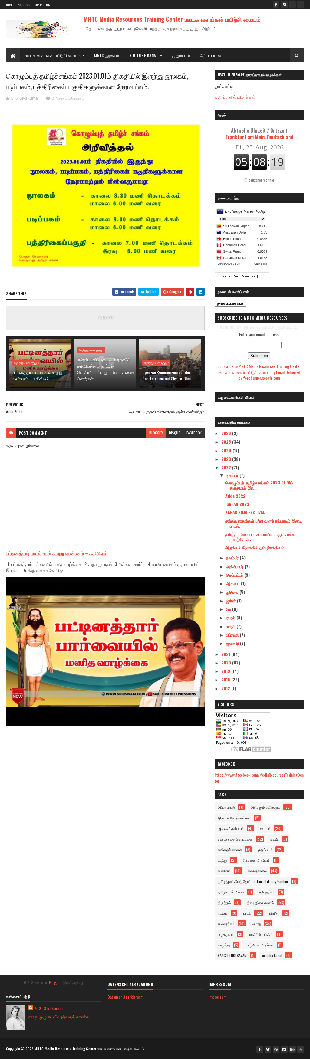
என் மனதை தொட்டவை (235, 838)
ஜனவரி (233, 643)
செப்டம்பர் (235, 575)
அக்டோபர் (235, 566)
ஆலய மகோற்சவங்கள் (234, 817)
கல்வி (274, 838)
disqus (174, 432)
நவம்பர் (233, 557)
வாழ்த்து (224, 944)
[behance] (292, 1049)
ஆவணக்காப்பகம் (231, 828)
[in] (300, 4)
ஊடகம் (265, 828)
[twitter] (268, 1049)
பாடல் (247, 913)
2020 (226, 662)
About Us (24, 4)
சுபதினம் (224, 870)
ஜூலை (232, 592)
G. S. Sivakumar (48, 1008)
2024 (226, 450)
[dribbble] (276, 1049)
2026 (226, 433)
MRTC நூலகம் (106, 55)
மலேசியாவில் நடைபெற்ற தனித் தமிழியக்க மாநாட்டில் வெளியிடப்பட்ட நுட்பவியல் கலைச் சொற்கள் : (105, 369)
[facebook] (276, 4)
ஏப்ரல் (231, 617)
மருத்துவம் (226, 934)
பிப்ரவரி (233, 634)
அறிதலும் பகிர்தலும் (68, 98)
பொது (256, 923)
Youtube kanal (143, 55)
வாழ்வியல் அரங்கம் (260, 944)
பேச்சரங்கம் (226, 923)
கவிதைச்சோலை (230, 849)
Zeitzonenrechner (261, 179)
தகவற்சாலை (257, 870)
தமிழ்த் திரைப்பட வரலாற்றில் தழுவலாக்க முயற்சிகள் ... (260, 536)
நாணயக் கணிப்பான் (230, 304)
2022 (226, 467)
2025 (226, 441)
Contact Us (42, 4)
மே (229, 609)
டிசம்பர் (232, 475)
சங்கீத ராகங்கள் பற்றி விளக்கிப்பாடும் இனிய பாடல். (264, 523)
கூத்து (222, 860)
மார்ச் (231, 626)
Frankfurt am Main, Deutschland (259, 133)
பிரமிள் (274, 913)
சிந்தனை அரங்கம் (256, 860)
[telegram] (292, 4)
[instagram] (284, 4)
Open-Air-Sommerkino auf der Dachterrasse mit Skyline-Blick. (167, 375)
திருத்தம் (224, 902)
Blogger (55, 982)
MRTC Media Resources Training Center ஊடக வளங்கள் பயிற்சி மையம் (172, 19)
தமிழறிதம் (267, 891)
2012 (226, 688)
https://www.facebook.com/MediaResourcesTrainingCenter (259, 778)
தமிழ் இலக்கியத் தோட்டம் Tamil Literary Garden (253, 881)
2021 (226, 654)
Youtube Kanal (272, 955)
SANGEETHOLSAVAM (232, 955)
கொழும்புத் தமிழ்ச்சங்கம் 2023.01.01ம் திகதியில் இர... (259, 485)
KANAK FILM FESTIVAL (245, 512)
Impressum (217, 997)
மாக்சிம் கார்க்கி (261, 934)
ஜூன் (231, 600)
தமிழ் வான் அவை (231, 891)
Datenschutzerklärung (125, 997)
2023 (226, 459)
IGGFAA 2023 (237, 504)
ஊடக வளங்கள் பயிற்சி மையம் (53, 55)
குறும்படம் (181, 55)
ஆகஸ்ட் (233, 583)
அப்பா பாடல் (210, 55)
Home (9, 4)
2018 (226, 679)
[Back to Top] (300, 1049)
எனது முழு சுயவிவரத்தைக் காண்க (58, 1016)
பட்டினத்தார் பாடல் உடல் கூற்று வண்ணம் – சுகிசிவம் (37, 375)
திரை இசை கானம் (260, 902)
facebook (194, 432)
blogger (156, 432)
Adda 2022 (235, 496)
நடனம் (223, 913)
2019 (226, 671)
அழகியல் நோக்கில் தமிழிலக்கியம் (254, 547)
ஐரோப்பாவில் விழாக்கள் (235, 96)
